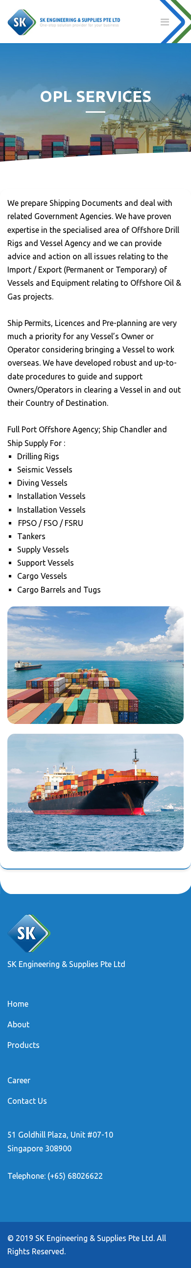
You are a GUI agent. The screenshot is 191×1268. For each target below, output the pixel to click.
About (18, 1024)
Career (18, 1080)
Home (17, 1003)
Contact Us (27, 1100)
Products (23, 1045)
